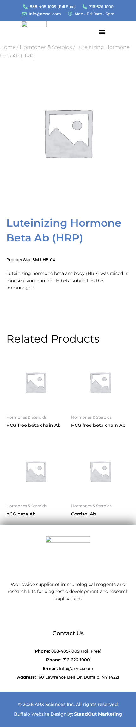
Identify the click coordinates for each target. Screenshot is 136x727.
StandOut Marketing (98, 714)
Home (7, 47)
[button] (102, 31)
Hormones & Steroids (46, 47)
